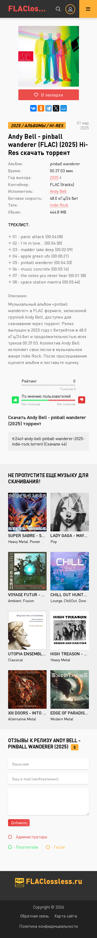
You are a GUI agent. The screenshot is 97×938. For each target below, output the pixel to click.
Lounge (56, 600)
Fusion (28, 600)
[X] (56, 108)
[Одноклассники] (41, 108)
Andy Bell (58, 191)
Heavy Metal (18, 541)
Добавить (19, 822)
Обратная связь (34, 915)
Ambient (14, 600)
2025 (15, 125)
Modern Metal (61, 719)
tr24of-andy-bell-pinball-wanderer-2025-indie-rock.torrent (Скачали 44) (48, 441)
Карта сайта (65, 915)
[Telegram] (48, 108)
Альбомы (34, 125)
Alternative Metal (22, 719)
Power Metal (40, 541)
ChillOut (70, 600)
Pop (53, 541)
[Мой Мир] (63, 108)
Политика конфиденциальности (48, 926)
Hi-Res (56, 125)
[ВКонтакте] (33, 108)
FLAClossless (28, 8)
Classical (15, 659)
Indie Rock (59, 205)
